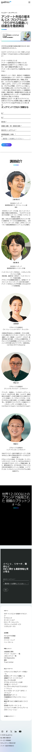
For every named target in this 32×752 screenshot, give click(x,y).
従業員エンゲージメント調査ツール (14, 676)
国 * (2, 136)
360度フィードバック (10, 684)
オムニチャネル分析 (10, 680)
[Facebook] (7, 731)
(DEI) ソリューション (10, 709)
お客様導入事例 (8, 651)
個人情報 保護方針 (5, 737)
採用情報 (6, 638)
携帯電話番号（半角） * (8, 134)
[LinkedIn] (16, 731)
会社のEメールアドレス (8, 130)
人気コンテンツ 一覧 (10, 656)
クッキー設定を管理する (7, 745)
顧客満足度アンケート (10, 695)
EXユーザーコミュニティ (11, 622)
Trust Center (9, 662)
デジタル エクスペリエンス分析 (13, 682)
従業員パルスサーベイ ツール (12, 705)
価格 (5, 660)
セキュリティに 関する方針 (8, 743)
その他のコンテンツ (9, 716)
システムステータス (9, 626)
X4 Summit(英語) (10, 635)
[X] (11, 731)
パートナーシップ (9, 640)
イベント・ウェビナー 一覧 (12, 653)
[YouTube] (20, 731)
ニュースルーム (8, 642)
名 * (2, 117)
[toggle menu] (29, 2)
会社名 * (3, 121)
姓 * (2, 113)
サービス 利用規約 (5, 740)
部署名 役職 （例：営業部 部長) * (11, 126)
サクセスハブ (8, 618)
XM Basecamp (9, 658)
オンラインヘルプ (9, 620)
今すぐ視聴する (6, 144)
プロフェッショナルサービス (12, 624)
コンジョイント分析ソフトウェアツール (16, 707)
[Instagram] (2, 731)
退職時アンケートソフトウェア (13, 678)
